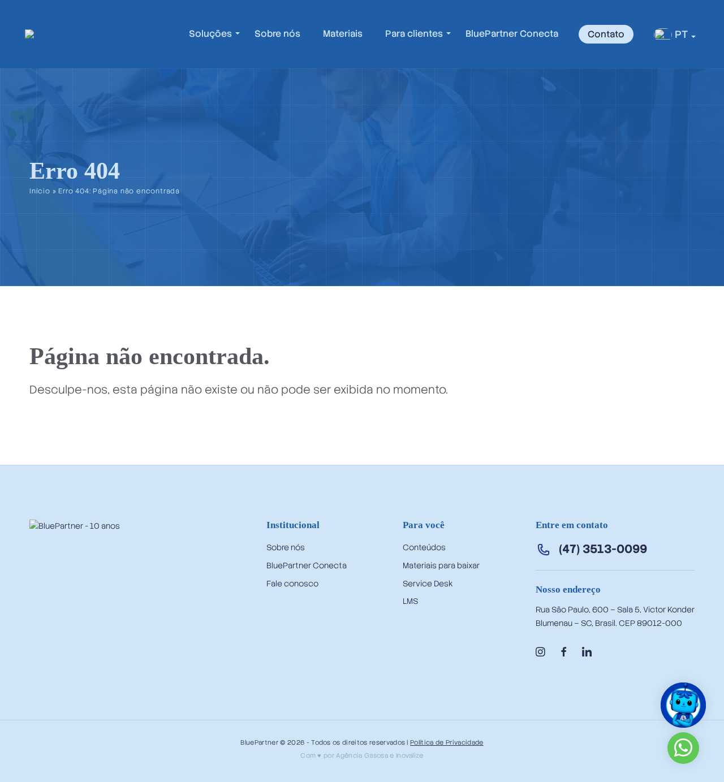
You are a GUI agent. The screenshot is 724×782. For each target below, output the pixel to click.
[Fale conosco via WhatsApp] (683, 752)
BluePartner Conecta (512, 34)
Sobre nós (277, 34)
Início (39, 191)
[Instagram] (540, 652)
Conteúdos (424, 547)
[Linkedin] (587, 652)
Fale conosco (292, 583)
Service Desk (428, 583)
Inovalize (410, 755)
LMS (410, 601)
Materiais (343, 34)
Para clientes (414, 34)
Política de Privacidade (446, 742)
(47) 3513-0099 (603, 548)
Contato (606, 34)
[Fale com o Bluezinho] (683, 723)
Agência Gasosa (361, 755)
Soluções (210, 34)
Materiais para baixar (441, 565)
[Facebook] (563, 652)
